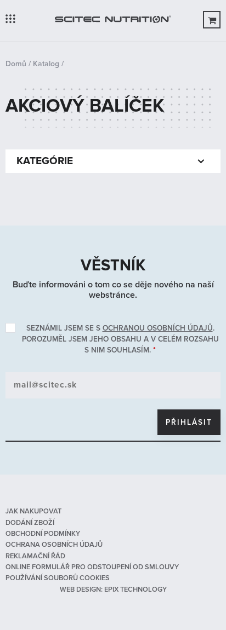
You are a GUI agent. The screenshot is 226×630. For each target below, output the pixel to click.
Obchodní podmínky (42, 533)
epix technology (135, 589)
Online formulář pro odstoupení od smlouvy (92, 567)
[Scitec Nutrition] (113, 20)
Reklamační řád (35, 556)
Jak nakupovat (33, 511)
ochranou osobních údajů (158, 328)
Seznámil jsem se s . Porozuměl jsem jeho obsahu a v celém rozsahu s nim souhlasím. (120, 339)
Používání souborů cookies (57, 578)
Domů (15, 63)
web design (80, 589)
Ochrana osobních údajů (54, 544)
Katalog (46, 63)
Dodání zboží (29, 522)
